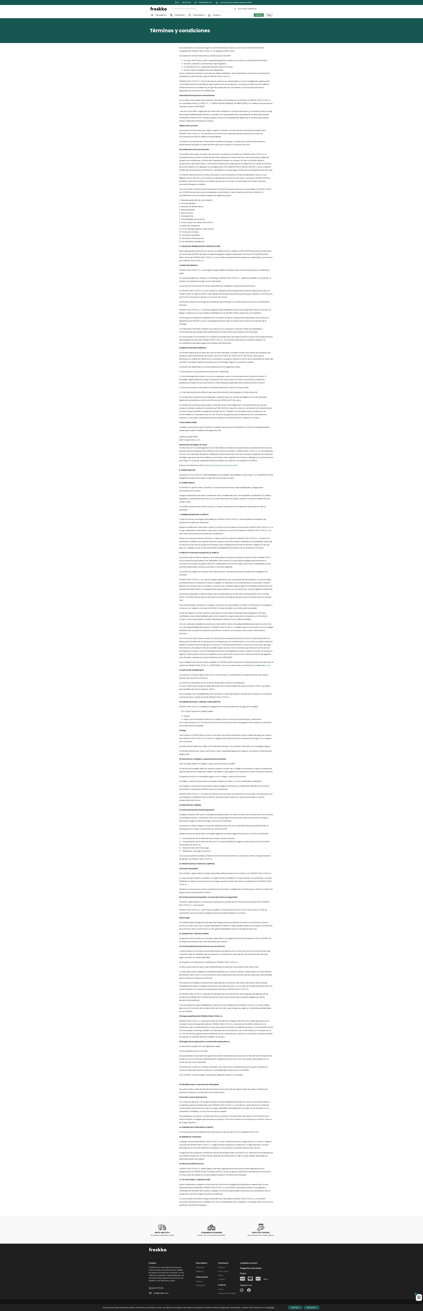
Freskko (152, 1263)
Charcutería (202, 1277)
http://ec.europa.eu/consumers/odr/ (221, 465)
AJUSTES (270, 1308)
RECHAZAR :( (311, 1307)
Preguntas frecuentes (251, 1268)
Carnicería (223, 1263)
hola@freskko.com (191, 440)
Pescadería (201, 1263)
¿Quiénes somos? (249, 1263)
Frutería (222, 1285)
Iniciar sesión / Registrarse (246, 9)
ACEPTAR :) (295, 1307)
